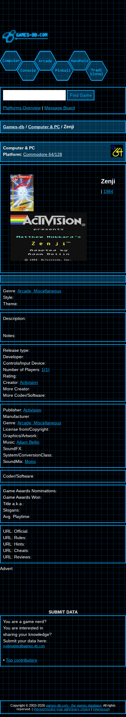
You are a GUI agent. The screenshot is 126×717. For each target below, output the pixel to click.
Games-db (13, 126)
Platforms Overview (22, 107)
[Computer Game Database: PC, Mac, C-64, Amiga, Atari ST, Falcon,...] (10, 53)
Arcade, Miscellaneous (39, 422)
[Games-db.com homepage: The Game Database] (24, 47)
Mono (30, 461)
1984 (108, 191)
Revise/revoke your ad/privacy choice (62, 709)
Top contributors (21, 660)
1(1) (46, 369)
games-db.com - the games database (74, 705)
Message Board (59, 107)
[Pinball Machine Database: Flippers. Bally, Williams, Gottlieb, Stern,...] (62, 53)
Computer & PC (44, 126)
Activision (29, 382)
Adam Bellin (28, 442)
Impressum (101, 709)
